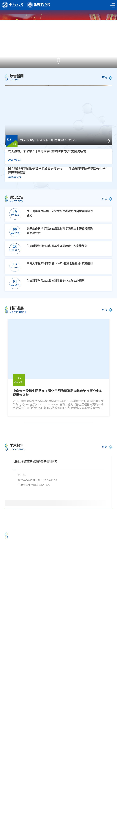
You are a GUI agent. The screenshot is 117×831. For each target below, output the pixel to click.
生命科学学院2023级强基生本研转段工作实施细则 (57, 246)
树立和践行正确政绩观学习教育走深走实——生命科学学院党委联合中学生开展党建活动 (58, 170)
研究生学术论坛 (22, 737)
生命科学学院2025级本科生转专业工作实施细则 (55, 280)
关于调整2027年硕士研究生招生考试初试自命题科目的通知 (60, 213)
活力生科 (15, 614)
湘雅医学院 (64, 807)
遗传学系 (12, 811)
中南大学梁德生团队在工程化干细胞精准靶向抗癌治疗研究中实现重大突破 (57, 393)
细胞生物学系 (68, 811)
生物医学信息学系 (94, 811)
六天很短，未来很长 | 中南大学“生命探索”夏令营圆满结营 (50, 140)
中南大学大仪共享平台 (37, 807)
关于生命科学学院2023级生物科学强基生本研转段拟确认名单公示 (60, 231)
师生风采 (69, 614)
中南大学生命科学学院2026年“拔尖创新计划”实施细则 (60, 263)
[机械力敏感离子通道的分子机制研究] (96, 497)
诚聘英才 (12, 815)
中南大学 (12, 807)
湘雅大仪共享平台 (88, 807)
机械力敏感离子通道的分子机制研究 (35, 461)
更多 (104, 77)
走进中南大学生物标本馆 (25, 576)
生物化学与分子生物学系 (39, 811)
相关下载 (29, 815)
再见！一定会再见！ (76, 576)
